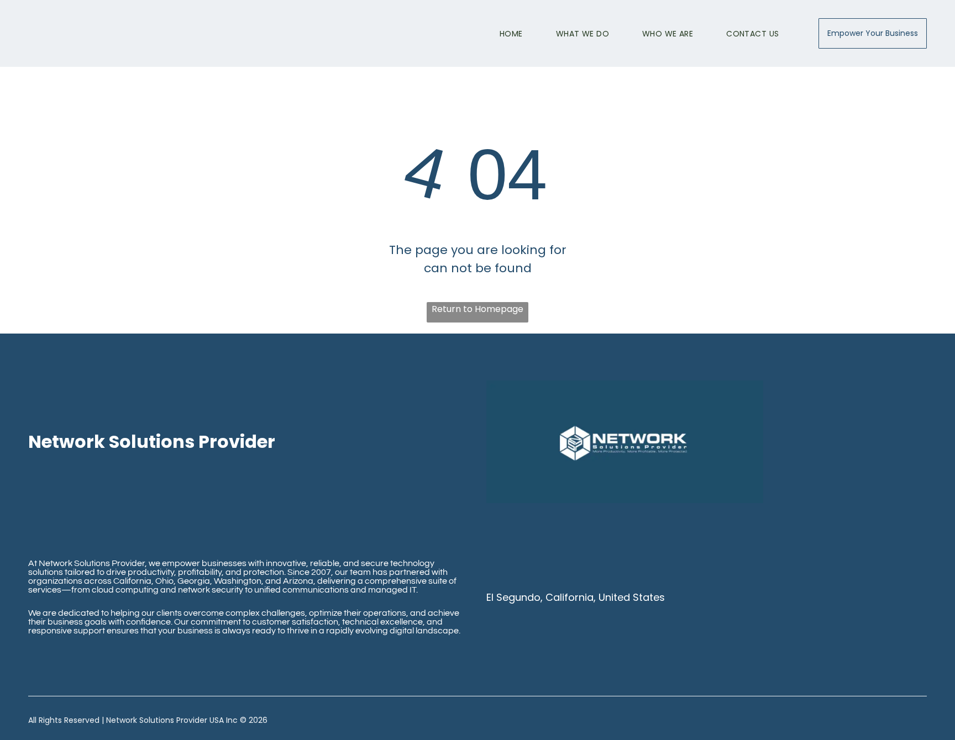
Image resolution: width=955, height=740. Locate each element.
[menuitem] (494, 33)
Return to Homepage (477, 309)
